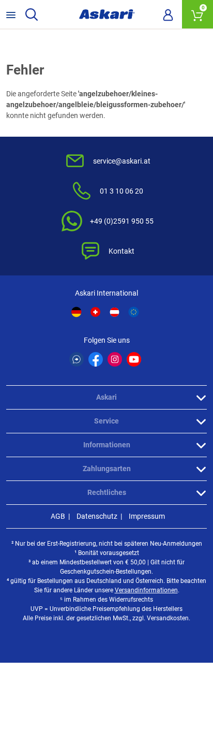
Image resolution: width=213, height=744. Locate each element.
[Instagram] (115, 359)
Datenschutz (97, 516)
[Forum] (76, 359)
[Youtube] (134, 359)
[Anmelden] (168, 14)
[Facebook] (95, 359)
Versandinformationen (146, 590)
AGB (58, 516)
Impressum (147, 516)
